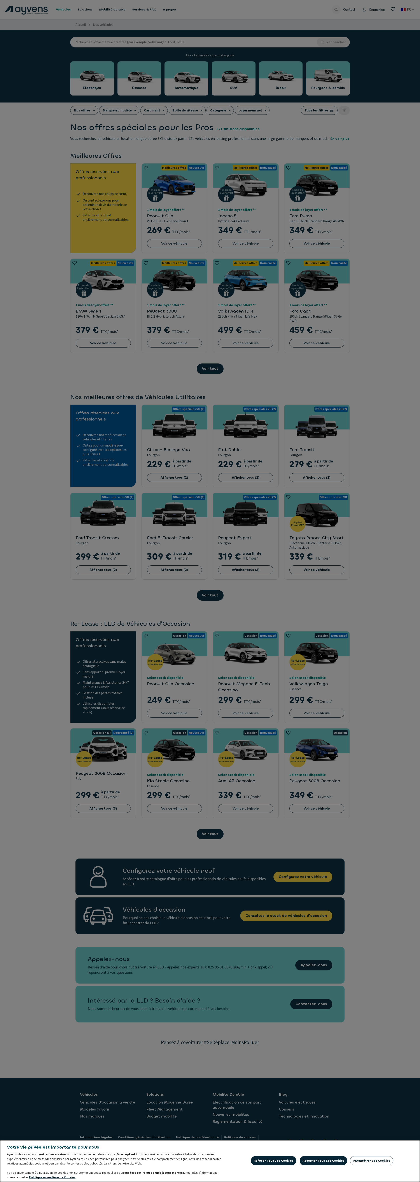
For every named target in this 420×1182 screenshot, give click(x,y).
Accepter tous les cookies (323, 1161)
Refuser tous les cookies (273, 1161)
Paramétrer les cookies (371, 1161)
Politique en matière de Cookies (52, 1177)
